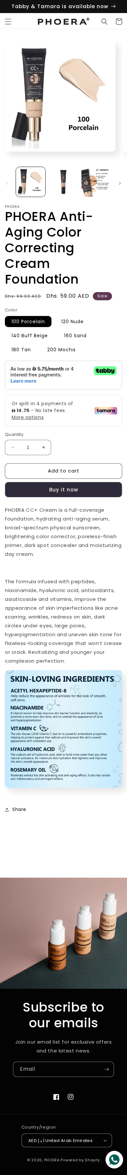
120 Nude (72, 321)
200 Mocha (61, 349)
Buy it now (63, 489)
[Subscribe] (106, 1069)
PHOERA (52, 1160)
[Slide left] (7, 183)
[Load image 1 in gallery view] (30, 181)
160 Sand (75, 335)
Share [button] (19, 809)
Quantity (14, 434)
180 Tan (21, 349)
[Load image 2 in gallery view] (63, 181)
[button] (8, 21)
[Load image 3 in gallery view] (96, 181)
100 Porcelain (28, 321)
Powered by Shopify (80, 1160)
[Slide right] (120, 183)
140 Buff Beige (29, 335)
